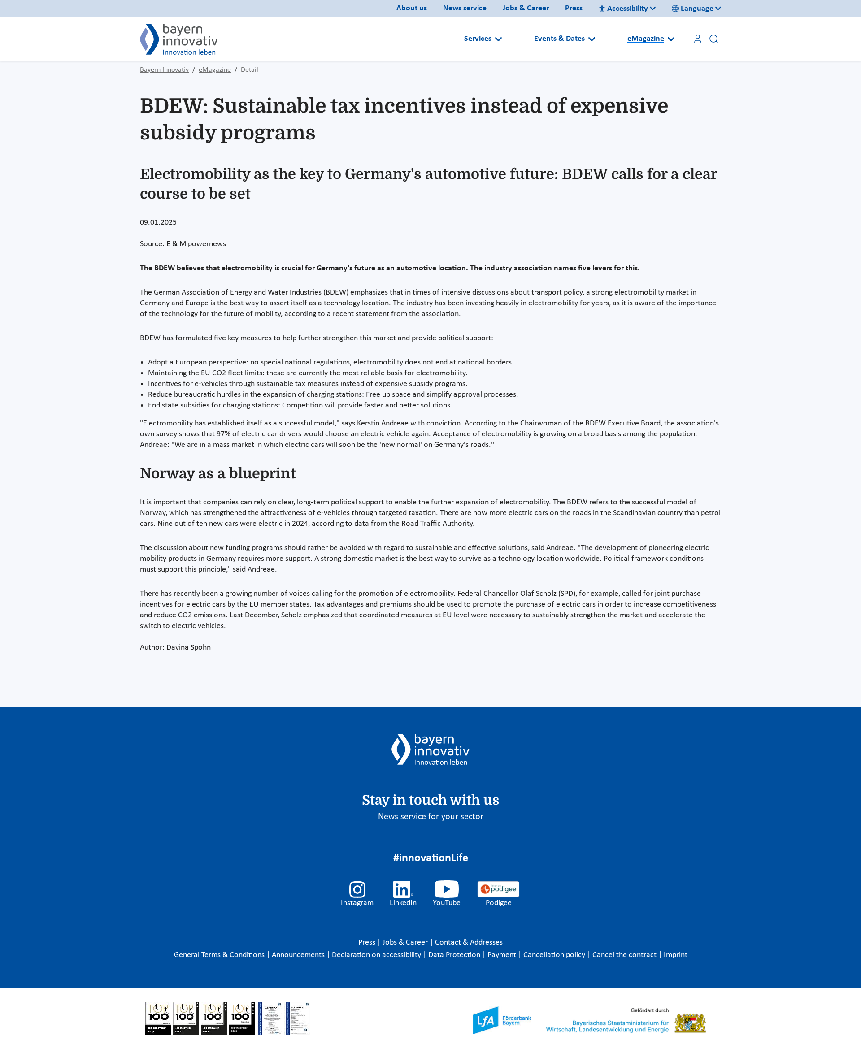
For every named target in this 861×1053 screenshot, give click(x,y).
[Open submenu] (498, 39)
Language (697, 8)
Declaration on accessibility (377, 955)
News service (465, 8)
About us (411, 8)
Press (574, 8)
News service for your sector (430, 816)
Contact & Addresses (469, 942)
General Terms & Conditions (220, 955)
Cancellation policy (555, 955)
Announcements (299, 955)
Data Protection (455, 955)
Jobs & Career (526, 8)
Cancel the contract (625, 955)
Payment (502, 955)
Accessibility (627, 8)
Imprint (675, 955)
